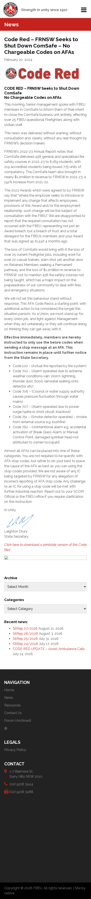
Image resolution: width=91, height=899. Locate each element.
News (8, 698)
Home (9, 690)
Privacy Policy (15, 750)
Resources (12, 705)
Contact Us (13, 713)
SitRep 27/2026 (25, 628)
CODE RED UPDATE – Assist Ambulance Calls (49, 649)
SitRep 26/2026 (25, 634)
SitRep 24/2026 (25, 644)
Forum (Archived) (17, 721)
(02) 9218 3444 (21, 784)
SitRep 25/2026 (25, 639)
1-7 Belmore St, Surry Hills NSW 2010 (26, 774)
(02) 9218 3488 (21, 792)
